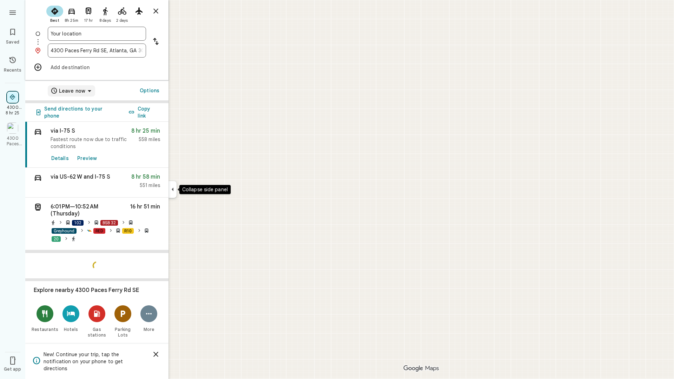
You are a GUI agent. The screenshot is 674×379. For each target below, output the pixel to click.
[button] (96, 183)
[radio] (54, 13)
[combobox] (97, 34)
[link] (96, 145)
